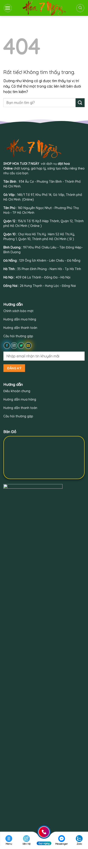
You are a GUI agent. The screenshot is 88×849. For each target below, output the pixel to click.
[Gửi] (80, 102)
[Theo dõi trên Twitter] (21, 345)
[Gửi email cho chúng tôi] (28, 345)
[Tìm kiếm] (80, 8)
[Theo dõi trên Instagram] (14, 345)
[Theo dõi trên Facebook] (7, 345)
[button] (8, 8)
